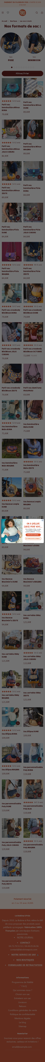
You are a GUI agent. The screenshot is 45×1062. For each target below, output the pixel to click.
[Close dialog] (42, 520)
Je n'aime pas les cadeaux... (33, 538)
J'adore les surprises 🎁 (33, 535)
